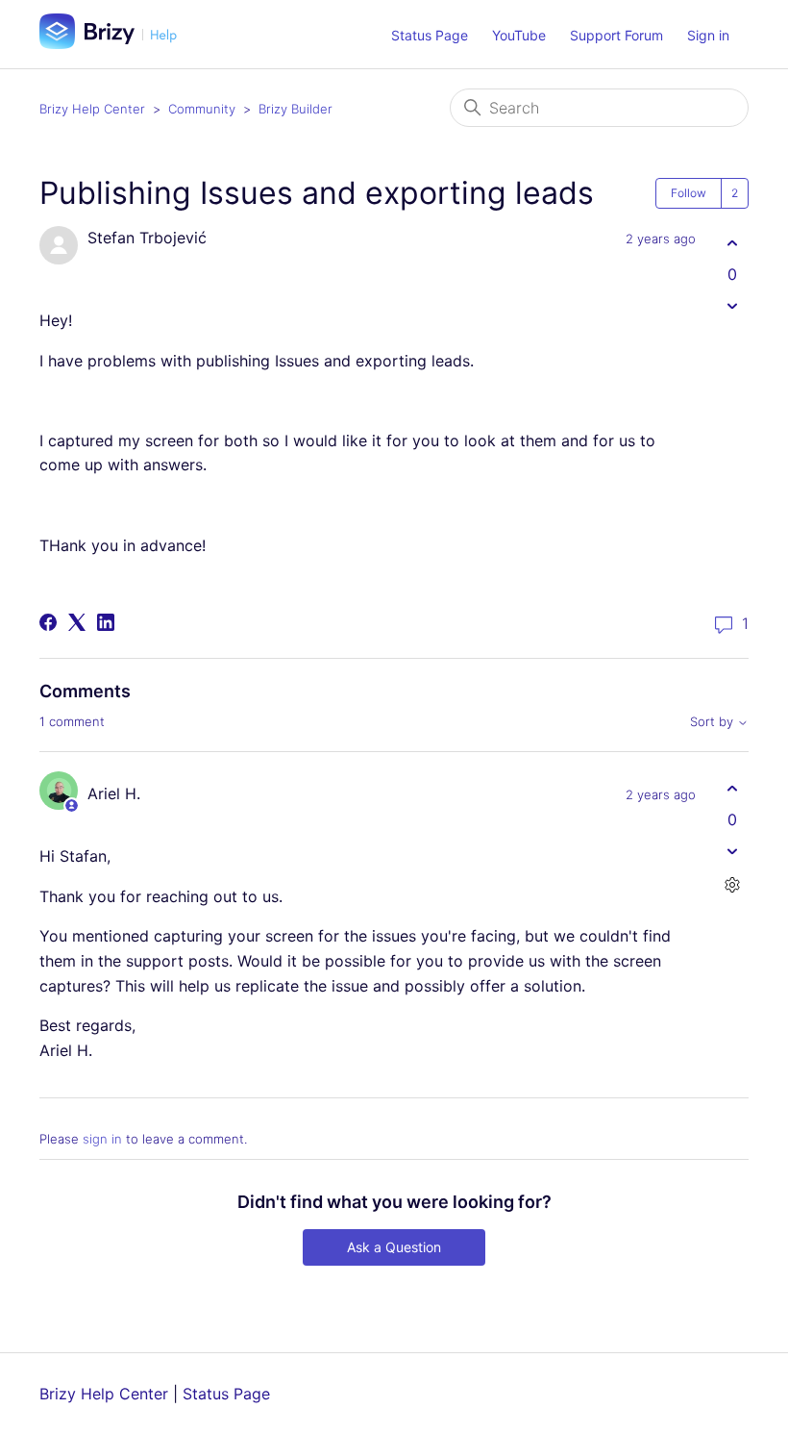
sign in (102, 1138)
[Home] (115, 43)
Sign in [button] (708, 35)
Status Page (429, 35)
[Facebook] (48, 622)
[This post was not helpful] (732, 305)
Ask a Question (394, 1247)
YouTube (519, 35)
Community (201, 108)
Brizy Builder (295, 108)
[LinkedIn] (105, 622)
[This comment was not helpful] (732, 851)
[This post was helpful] (732, 243)
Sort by (713, 722)
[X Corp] (77, 622)
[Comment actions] (732, 884)
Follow (688, 193)
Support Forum (616, 35)
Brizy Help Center (92, 108)
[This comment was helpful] (732, 788)
